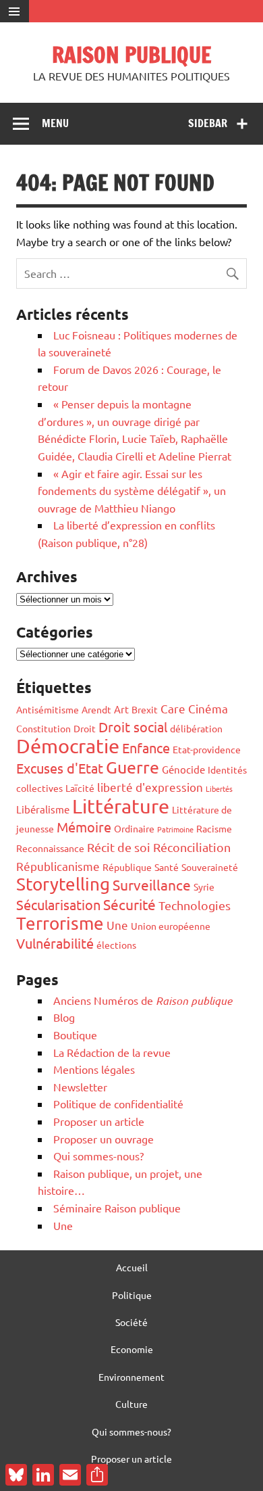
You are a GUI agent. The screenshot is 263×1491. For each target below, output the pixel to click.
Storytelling (63, 884)
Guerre (132, 767)
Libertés (219, 788)
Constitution (43, 728)
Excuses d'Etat (59, 767)
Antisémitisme (47, 709)
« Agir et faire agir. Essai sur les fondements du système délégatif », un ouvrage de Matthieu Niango (132, 491)
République (127, 867)
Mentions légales (94, 1069)
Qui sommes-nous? (98, 1155)
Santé (166, 867)
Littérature (120, 806)
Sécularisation (58, 904)
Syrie (204, 886)
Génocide (183, 769)
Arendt (96, 709)
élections (116, 945)
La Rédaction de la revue (112, 1052)
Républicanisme (58, 866)
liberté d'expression (150, 787)
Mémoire (84, 826)
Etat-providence (207, 749)
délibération (196, 728)
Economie (132, 1349)
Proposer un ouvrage (103, 1138)
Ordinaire (134, 828)
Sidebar (207, 123)
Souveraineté (209, 867)
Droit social (132, 726)
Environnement (131, 1376)
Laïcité (79, 788)
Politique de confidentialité (118, 1103)
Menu (55, 123)
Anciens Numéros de (142, 1000)
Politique (132, 1295)
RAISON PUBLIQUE (131, 54)
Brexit (145, 709)
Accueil (132, 1267)
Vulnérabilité (55, 942)
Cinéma (208, 708)
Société (131, 1322)
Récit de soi (118, 847)
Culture (131, 1404)
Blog (64, 1017)
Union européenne (170, 926)
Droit (85, 728)
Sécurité (129, 904)
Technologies (194, 905)
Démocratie (67, 745)
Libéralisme (42, 809)
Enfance (146, 747)
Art (121, 709)
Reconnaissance (50, 848)
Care (172, 708)
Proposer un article (98, 1121)
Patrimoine (175, 829)
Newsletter (80, 1086)
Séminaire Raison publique (117, 1207)
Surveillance (152, 884)
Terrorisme (60, 923)
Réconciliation (192, 847)
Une (117, 925)
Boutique (75, 1034)
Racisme (214, 828)
